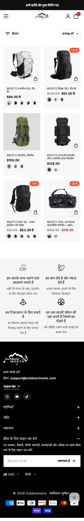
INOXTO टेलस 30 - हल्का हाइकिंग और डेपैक (21, 223)
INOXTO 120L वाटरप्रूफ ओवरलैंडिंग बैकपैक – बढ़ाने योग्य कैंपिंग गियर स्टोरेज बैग (61, 223)
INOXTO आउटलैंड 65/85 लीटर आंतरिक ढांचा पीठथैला (61, 157)
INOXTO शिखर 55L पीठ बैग (61, 88)
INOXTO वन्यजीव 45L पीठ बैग (21, 90)
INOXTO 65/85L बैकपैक (20, 155)
